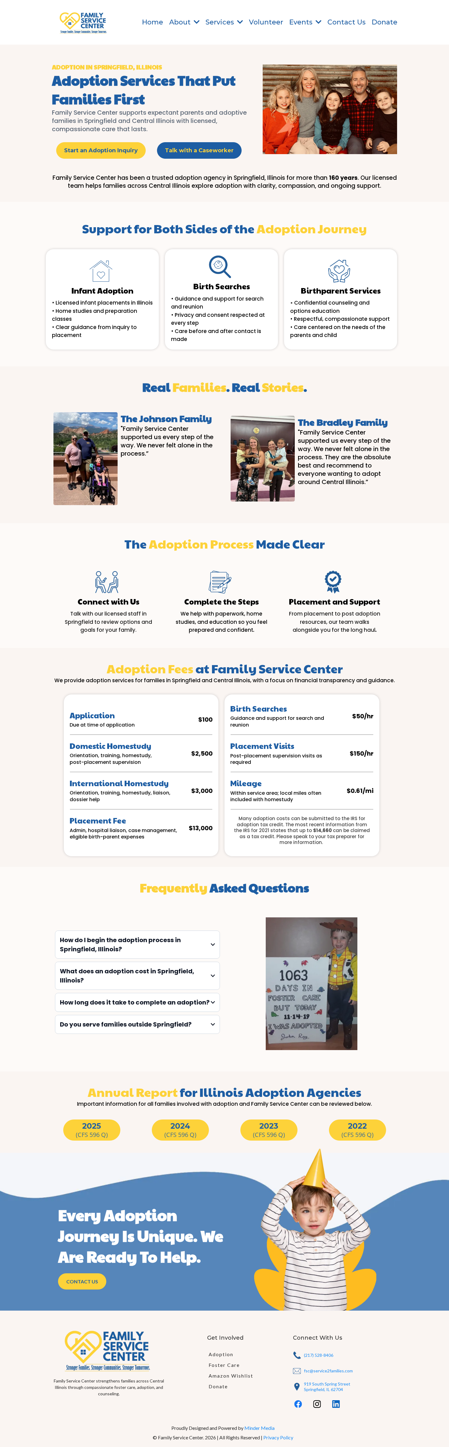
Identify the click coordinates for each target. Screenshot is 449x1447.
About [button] (180, 22)
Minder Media (259, 1428)
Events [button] (301, 22)
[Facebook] (298, 1404)
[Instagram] (317, 1404)
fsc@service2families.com (328, 1370)
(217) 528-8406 (318, 1355)
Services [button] (221, 22)
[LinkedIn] (336, 1404)
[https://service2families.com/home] (84, 22)
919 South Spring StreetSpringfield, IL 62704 (327, 1386)
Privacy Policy (278, 1437)
